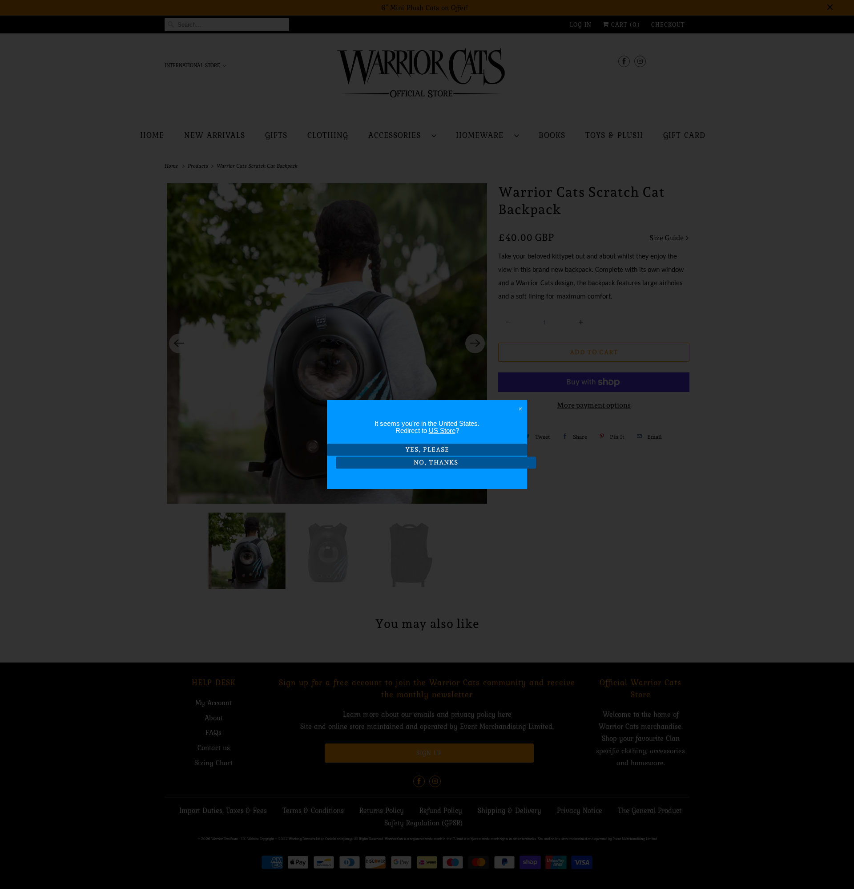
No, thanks (436, 462)
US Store (442, 430)
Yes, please (427, 449)
